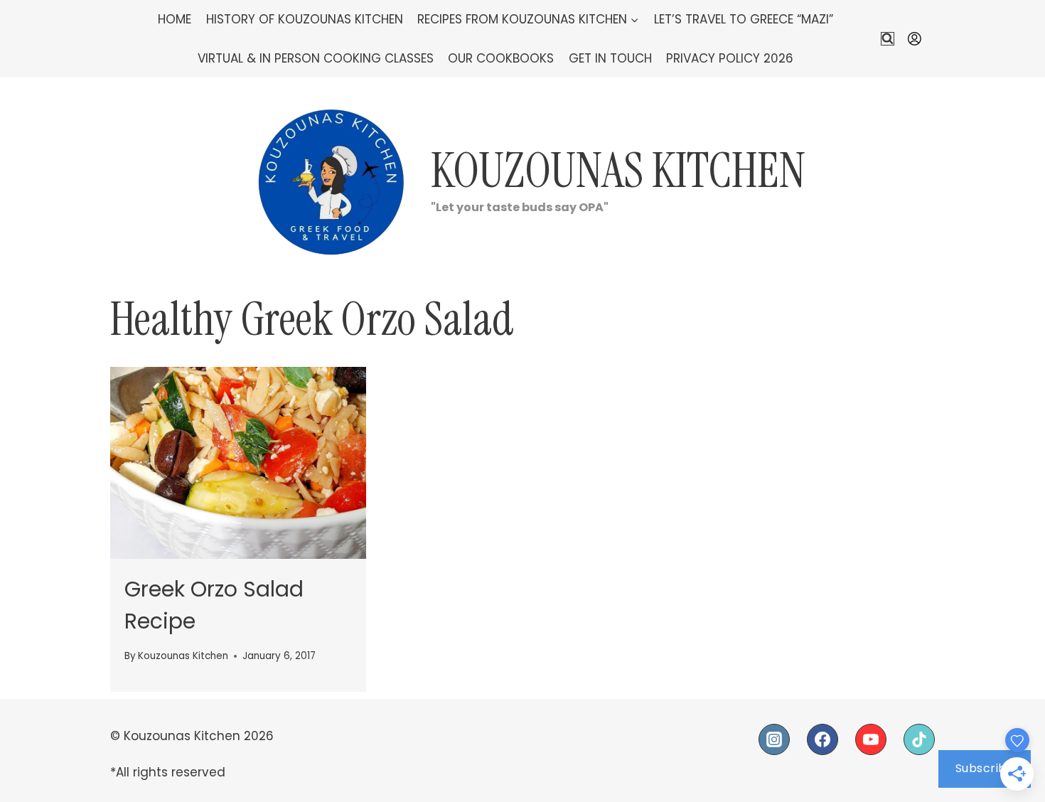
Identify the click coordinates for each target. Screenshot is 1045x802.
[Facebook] (822, 739)
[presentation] (238, 463)
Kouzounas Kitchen (183, 656)
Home (174, 19)
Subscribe (984, 768)
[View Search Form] (887, 39)
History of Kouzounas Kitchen (304, 19)
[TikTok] (919, 739)
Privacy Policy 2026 (729, 58)
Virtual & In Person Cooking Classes (316, 58)
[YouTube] (870, 739)
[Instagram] (774, 739)
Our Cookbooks (501, 58)
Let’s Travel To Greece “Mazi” (743, 19)
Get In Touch (610, 58)
